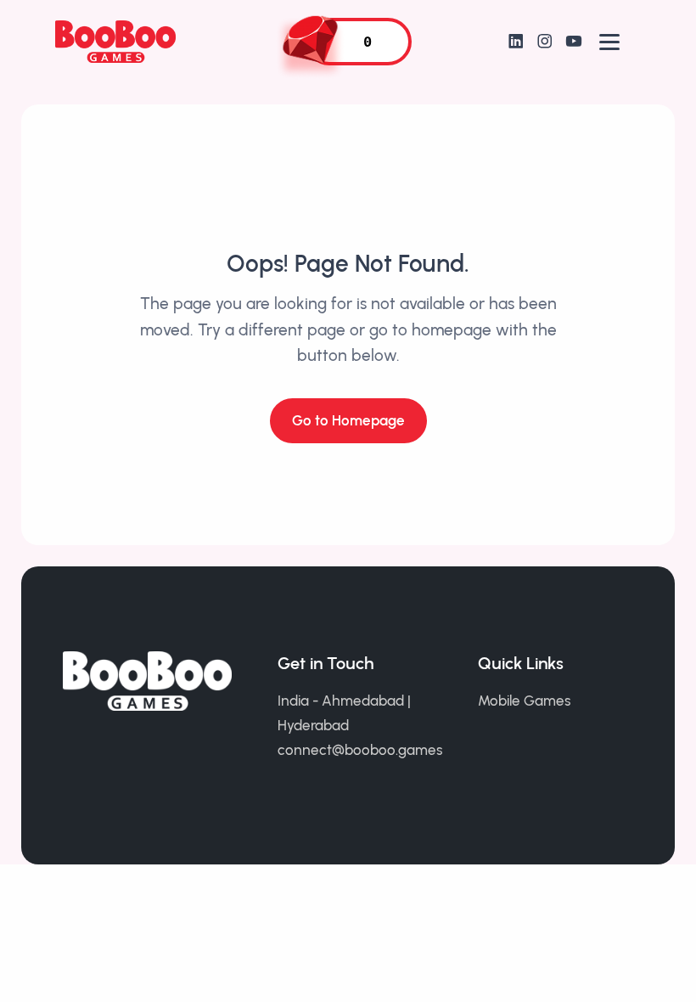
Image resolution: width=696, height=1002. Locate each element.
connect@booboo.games (360, 749)
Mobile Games (524, 700)
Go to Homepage (348, 420)
